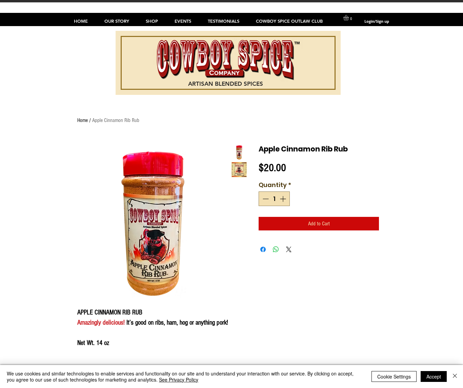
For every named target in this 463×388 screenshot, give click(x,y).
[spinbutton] (274, 199)
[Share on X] (289, 249)
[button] (349, 17)
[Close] (455, 376)
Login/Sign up (376, 21)
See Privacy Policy (178, 379)
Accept (433, 376)
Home (82, 120)
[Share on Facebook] (263, 249)
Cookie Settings (394, 376)
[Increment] (283, 199)
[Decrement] (265, 199)
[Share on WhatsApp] (276, 249)
